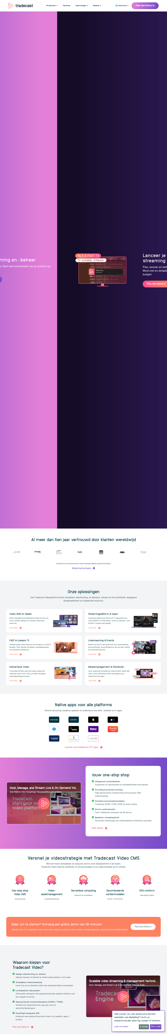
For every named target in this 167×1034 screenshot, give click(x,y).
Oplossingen (82, 6)
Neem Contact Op (128, 283)
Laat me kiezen (121, 1026)
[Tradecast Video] (20, 6)
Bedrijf (97, 6)
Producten (51, 6)
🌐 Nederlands (121, 6)
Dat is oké (155, 1026)
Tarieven (66, 6)
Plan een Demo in (145, 5)
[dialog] (138, 1021)
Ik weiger (144, 1026)
